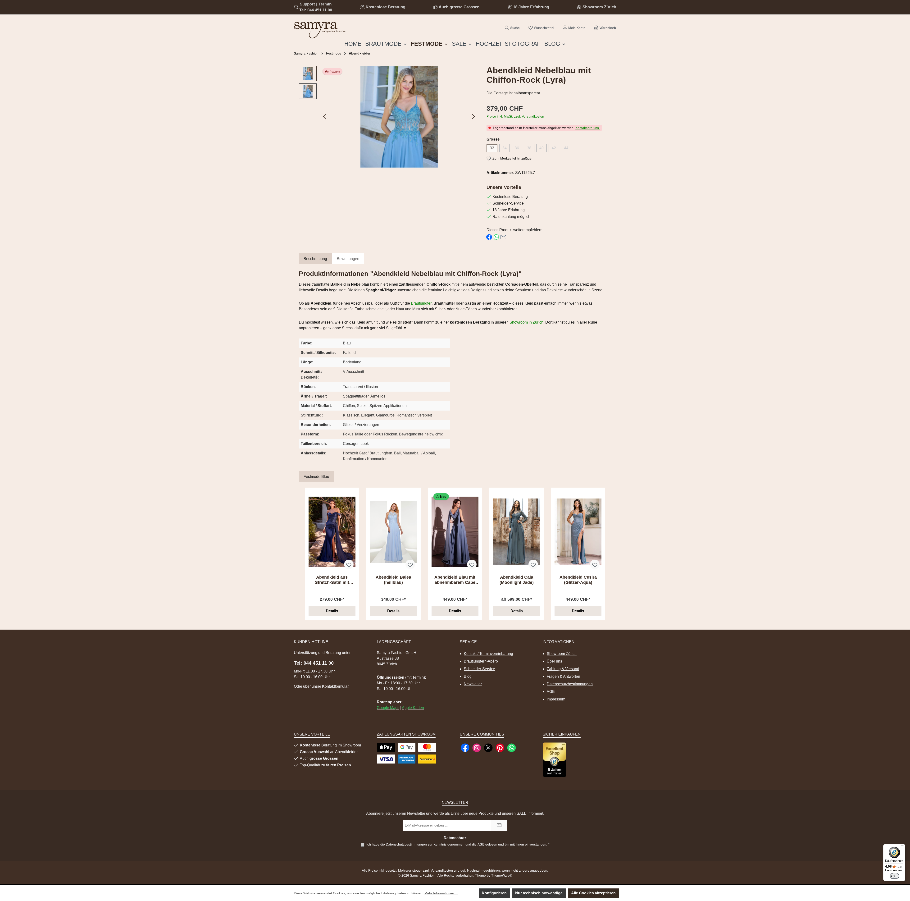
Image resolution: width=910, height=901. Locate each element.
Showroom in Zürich (526, 322)
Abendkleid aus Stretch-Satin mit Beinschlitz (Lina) (332, 580)
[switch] (894, 876)
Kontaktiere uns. (587, 128)
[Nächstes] (473, 116)
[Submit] (499, 825)
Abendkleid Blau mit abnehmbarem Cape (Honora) (454, 580)
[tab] (315, 259)
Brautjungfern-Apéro (481, 661)
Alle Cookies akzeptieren (593, 893)
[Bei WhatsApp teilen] (496, 237)
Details (332, 611)
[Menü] (902, 847)
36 (518, 149)
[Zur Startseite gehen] (320, 29)
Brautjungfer (421, 303)
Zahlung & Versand (563, 669)
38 (530, 149)
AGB (551, 692)
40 (543, 149)
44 (567, 149)
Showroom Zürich (599, 7)
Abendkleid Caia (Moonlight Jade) (517, 580)
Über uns (554, 661)
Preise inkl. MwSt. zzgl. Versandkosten (515, 116)
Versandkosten (442, 870)
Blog (468, 676)
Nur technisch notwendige (539, 893)
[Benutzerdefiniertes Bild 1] (554, 759)
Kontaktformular (335, 686)
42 (555, 149)
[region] (388, 117)
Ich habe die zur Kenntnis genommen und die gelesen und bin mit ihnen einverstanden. (457, 844)
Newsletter (473, 684)
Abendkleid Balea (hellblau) (393, 580)
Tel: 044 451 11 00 (315, 10)
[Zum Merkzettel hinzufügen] (349, 564)
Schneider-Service (479, 669)
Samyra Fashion (306, 53)
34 (506, 149)
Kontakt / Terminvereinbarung (488, 654)
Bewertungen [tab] (348, 259)
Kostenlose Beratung (385, 7)
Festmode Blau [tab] (316, 477)
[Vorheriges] (324, 116)
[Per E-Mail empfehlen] (503, 237)
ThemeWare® (501, 875)
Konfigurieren (494, 893)
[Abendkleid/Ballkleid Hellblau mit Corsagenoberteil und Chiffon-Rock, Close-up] (399, 117)
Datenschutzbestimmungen (570, 684)
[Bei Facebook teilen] (489, 237)
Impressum (556, 699)
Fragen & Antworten (563, 676)
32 (493, 149)
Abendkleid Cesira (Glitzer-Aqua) (578, 580)
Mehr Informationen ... (441, 893)
